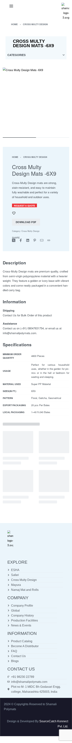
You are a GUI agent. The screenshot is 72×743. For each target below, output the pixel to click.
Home (14, 24)
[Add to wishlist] (14, 213)
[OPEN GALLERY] (36, 101)
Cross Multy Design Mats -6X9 (33, 43)
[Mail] (41, 240)
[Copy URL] (48, 240)
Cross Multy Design (35, 24)
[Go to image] (19, 137)
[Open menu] (11, 6)
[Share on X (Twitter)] (13, 240)
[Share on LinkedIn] (27, 240)
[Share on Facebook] (20, 240)
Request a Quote (24, 205)
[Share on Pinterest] (34, 240)
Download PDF (26, 222)
